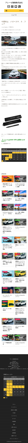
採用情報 (14, 432)
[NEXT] (23, 377)
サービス (14, 418)
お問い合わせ (8, 6)
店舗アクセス (14, 435)
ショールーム (14, 415)
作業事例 (14, 421)
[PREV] (5, 377)
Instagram (12, 6)
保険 (14, 424)
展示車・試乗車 (14, 410)
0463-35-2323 (19, 6)
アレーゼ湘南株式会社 (14, 3)
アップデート (14, 407)
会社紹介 (14, 430)
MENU (21, 10)
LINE (16, 6)
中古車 (14, 412)
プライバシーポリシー (14, 438)
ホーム (14, 404)
